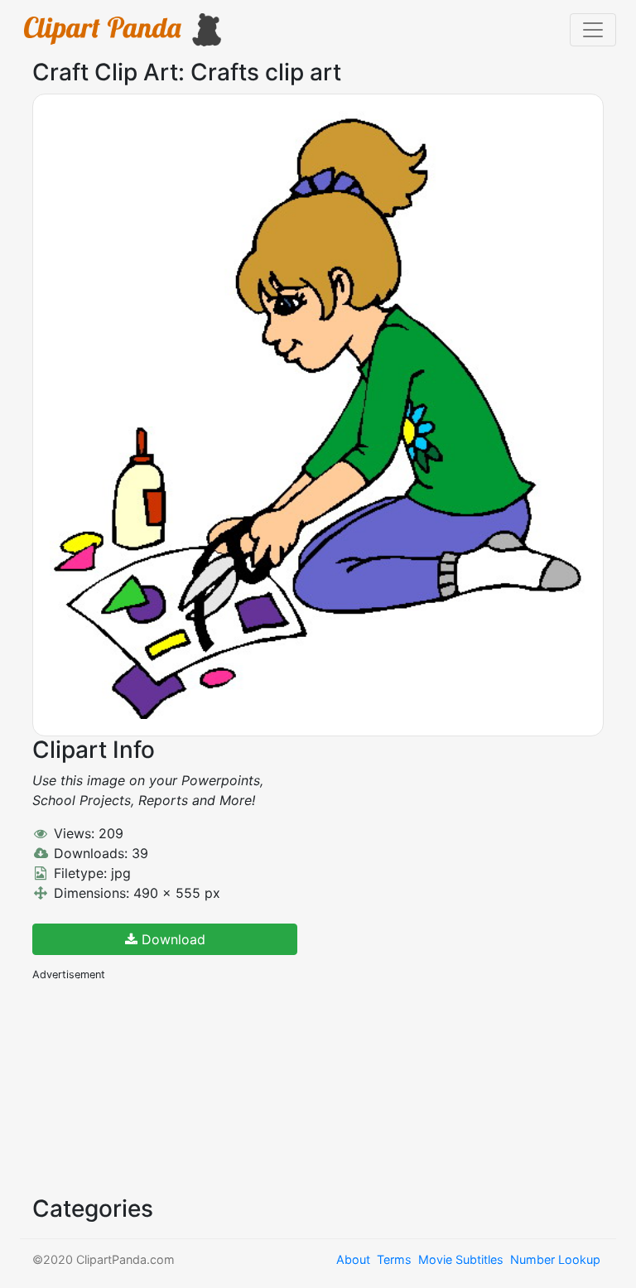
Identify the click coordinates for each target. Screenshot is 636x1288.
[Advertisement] (156, 1086)
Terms (394, 1259)
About (353, 1259)
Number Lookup (555, 1259)
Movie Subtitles (461, 1259)
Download (171, 939)
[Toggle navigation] (593, 29)
